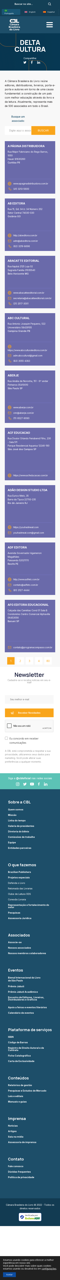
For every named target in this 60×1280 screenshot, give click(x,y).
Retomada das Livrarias (20, 888)
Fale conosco (15, 1166)
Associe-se (15, 942)
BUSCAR (43, 130)
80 (48, 661)
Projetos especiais (19, 877)
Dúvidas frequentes (19, 1172)
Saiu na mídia (15, 1137)
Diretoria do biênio (18, 831)
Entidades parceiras (19, 848)
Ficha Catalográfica (19, 1056)
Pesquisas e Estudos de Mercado (27, 1091)
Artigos (12, 1131)
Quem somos (15, 809)
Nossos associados (19, 948)
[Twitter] (23, 62)
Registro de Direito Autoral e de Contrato (26, 1049)
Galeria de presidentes (21, 826)
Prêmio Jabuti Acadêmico (23, 992)
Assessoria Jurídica (19, 918)
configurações (49, 1268)
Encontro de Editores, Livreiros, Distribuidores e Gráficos (26, 998)
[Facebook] (30, 62)
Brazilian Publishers (19, 872)
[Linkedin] (36, 62)
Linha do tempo (17, 820)
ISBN (11, 1037)
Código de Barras (18, 1042)
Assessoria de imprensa (22, 1142)
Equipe (12, 842)
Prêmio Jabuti (16, 986)
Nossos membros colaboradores (27, 953)
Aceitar (9, 1274)
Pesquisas (14, 913)
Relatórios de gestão (20, 1085)
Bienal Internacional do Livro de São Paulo (24, 979)
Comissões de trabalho (21, 837)
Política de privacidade (21, 1177)
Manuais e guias (17, 1102)
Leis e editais (15, 1096)
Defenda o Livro (16, 883)
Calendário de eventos (21, 1013)
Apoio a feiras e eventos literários (27, 1007)
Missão (12, 815)
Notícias (13, 1126)
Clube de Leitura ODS (19, 894)
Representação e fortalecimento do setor (28, 906)
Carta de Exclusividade (21, 1061)
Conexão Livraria (17, 899)
